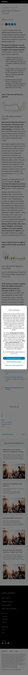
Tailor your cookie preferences (14, 365)
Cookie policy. (14, 353)
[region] (14, 337)
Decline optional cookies (14, 362)
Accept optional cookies (14, 358)
